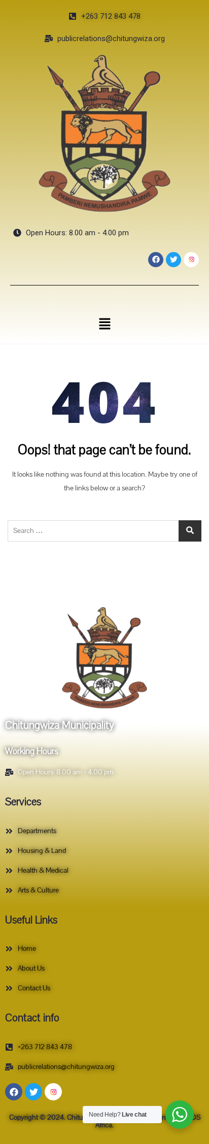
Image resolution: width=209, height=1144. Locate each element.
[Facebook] (155, 259)
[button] (104, 323)
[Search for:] (104, 531)
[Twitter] (173, 259)
